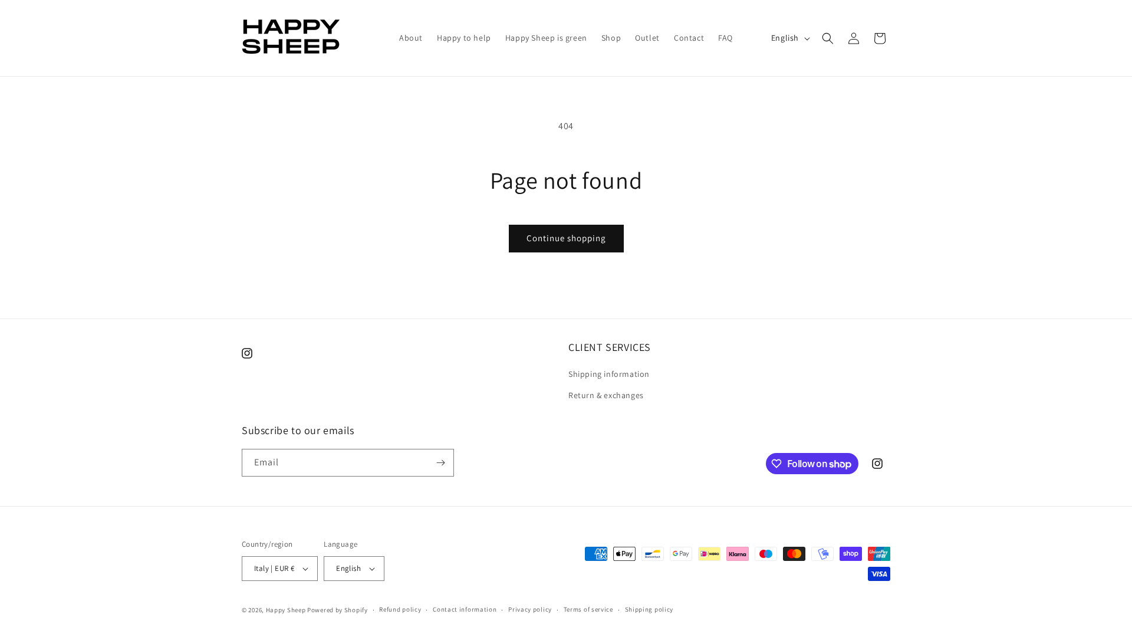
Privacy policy (530, 609)
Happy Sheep (286, 610)
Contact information (464, 609)
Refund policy (400, 609)
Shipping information (609, 374)
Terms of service (588, 609)
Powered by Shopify (337, 610)
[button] (828, 38)
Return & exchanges (606, 395)
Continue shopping (566, 238)
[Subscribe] (440, 463)
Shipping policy (649, 609)
